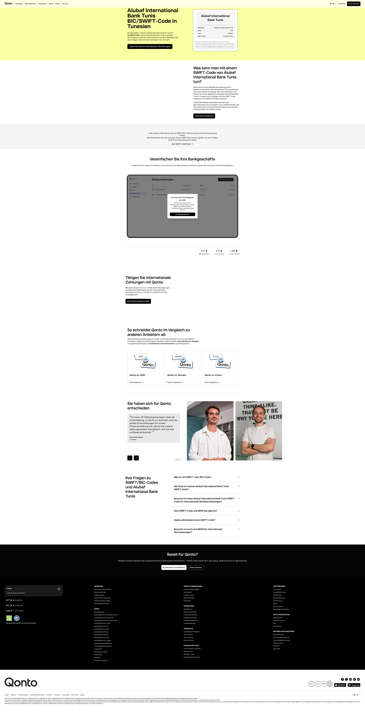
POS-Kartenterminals (100, 660)
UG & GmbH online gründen (102, 589)
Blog (274, 623)
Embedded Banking (189, 623)
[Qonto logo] (8, 3)
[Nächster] (136, 457)
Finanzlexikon (277, 626)
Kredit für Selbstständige (191, 589)
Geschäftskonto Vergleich (192, 631)
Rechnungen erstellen (101, 652)
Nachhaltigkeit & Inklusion (281, 609)
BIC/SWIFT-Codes (189, 654)
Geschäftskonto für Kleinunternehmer (106, 620)
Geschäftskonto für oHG (101, 637)
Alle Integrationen (278, 634)
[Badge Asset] (342, 679)
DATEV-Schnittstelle (190, 612)
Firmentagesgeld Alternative (103, 646)
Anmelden (342, 4)
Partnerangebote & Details (281, 640)
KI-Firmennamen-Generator (192, 648)
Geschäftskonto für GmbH (102, 623)
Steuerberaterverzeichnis (281, 637)
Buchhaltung (187, 609)
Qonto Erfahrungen (279, 598)
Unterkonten (98, 649)
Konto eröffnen (354, 4)
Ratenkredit (187, 601)
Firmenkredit (187, 592)
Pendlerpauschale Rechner (192, 657)
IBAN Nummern (188, 651)
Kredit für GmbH (189, 595)
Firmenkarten (98, 654)
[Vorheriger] (129, 457)
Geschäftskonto (221, 107)
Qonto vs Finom (188, 637)
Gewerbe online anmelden (102, 601)
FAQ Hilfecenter (278, 617)
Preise (9, 588)
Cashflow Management (191, 620)
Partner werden (278, 643)
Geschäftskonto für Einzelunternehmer (106, 615)
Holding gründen (99, 595)
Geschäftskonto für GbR (101, 629)
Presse (275, 603)
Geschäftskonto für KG (101, 635)
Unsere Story (277, 589)
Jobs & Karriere (278, 601)
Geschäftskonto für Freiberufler (104, 617)
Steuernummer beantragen (102, 598)
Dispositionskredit (189, 598)
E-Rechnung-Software (190, 615)
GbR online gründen (100, 592)
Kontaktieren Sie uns (279, 592)
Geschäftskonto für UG (101, 626)
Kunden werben (278, 606)
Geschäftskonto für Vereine (102, 640)
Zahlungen (97, 657)
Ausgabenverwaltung (190, 617)
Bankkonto (197, 90)
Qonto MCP (276, 649)
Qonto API (276, 646)
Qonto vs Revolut (189, 640)
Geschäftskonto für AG (101, 632)
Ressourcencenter (279, 620)
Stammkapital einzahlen (101, 603)
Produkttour (155, 165)
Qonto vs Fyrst (188, 634)
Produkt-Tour (277, 595)
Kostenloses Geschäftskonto (103, 643)
